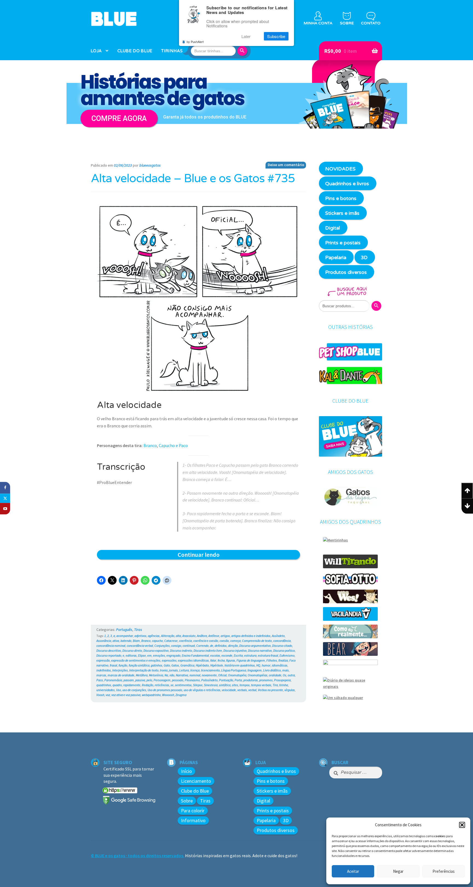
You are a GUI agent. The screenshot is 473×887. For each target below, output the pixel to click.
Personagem (162, 680)
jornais (173, 670)
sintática (224, 685)
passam (128, 680)
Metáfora (142, 675)
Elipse (142, 655)
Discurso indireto (181, 650)
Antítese (213, 636)
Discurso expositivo (156, 650)
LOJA (96, 50)
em (149, 655)
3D (364, 257)
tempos (245, 685)
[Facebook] (5, 488)
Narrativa (182, 675)
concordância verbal (140, 645)
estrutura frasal (268, 655)
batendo (125, 641)
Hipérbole (216, 665)
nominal (194, 675)
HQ (258, 665)
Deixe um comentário (286, 164)
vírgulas (289, 690)
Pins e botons (340, 198)
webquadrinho (151, 695)
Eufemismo (287, 655)
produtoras (250, 680)
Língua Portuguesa (233, 670)
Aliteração (167, 636)
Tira (275, 685)
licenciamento (210, 670)
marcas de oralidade (121, 675)
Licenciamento (196, 781)
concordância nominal (110, 645)
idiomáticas (279, 665)
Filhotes (271, 660)
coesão (224, 641)
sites (235, 685)
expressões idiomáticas (193, 660)
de (211, 645)
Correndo (202, 645)
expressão (103, 660)
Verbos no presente (270, 690)
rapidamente (131, 685)
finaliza (283, 660)
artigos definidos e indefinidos (250, 636)
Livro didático (272, 670)
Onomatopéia (237, 675)
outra (291, 675)
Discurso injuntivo (235, 650)
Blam (136, 641)
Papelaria (335, 257)
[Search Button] (243, 51)
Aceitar (353, 871)
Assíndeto (278, 636)
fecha (221, 660)
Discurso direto (132, 650)
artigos (225, 636)
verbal (252, 690)
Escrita (238, 655)
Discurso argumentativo (255, 645)
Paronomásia (113, 680)
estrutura (250, 655)
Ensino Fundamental (195, 655)
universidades (105, 690)
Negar (398, 871)
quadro (117, 685)
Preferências (443, 871)
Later (245, 36)
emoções (159, 655)
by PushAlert (195, 41)
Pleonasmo (192, 680)
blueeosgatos (150, 165)
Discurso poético (284, 650)
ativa (116, 641)
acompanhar (124, 636)
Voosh (100, 695)
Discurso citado (282, 645)
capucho (157, 641)
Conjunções (162, 645)
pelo (149, 680)
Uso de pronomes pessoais (165, 690)
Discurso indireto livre (208, 650)
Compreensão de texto (257, 641)
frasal (113, 665)
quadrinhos (103, 685)
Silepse (198, 685)
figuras (230, 660)
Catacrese (171, 641)
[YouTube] (5, 509)
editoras (131, 655)
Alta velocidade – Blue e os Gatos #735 (193, 178)
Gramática (187, 665)
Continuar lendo (212, 555)
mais (285, 670)
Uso (118, 690)
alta (178, 636)
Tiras (138, 629)
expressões (169, 660)
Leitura (184, 670)
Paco (99, 680)
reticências (162, 685)
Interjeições (120, 670)
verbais (242, 690)
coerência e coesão (205, 641)
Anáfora (202, 636)
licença (195, 670)
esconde (226, 655)
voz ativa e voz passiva (125, 695)
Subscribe (276, 36)
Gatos (175, 665)
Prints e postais (342, 243)
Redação (147, 685)
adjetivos (140, 636)
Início (186, 771)
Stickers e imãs (342, 213)
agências (154, 636)
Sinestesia (211, 685)
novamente (209, 675)
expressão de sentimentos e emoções (135, 660)
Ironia (164, 670)
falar (213, 660)
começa (235, 641)
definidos (221, 645)
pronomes (266, 680)
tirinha (283, 685)
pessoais (177, 680)
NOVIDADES (340, 169)
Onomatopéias (257, 675)
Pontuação (226, 680)
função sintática (139, 665)
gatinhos (156, 665)
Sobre (187, 801)
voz (108, 695)
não (171, 675)
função (123, 665)
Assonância (103, 641)
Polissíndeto (209, 680)
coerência (185, 641)
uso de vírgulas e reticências (202, 690)
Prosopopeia (282, 680)
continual (189, 645)
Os (284, 675)
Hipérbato (202, 665)
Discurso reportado (108, 655)
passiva (140, 680)
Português (124, 629)
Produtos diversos (346, 272)
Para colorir (192, 810)
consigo (176, 645)
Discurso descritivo (108, 650)
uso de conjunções (134, 690)
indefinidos (103, 670)
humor (266, 665)
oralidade (275, 675)
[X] (5, 498)
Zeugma (180, 695)
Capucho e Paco (173, 445)
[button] (462, 825)
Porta (238, 680)
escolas (215, 655)
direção (233, 645)
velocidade (229, 690)
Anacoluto (188, 636)
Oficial (222, 675)
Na (166, 675)
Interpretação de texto (143, 670)
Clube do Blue (195, 791)
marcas (101, 675)
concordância (282, 641)
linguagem (254, 670)
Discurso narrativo (260, 650)
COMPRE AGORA (119, 118)
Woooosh (168, 695)
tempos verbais (261, 685)
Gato (167, 665)
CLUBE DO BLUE (134, 50)
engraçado (173, 655)
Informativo (193, 820)
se (172, 685)
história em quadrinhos (239, 665)
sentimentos (183, 685)
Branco (150, 445)
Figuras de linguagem (250, 660)
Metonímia (156, 675)
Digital (332, 228)
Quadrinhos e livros (347, 184)
